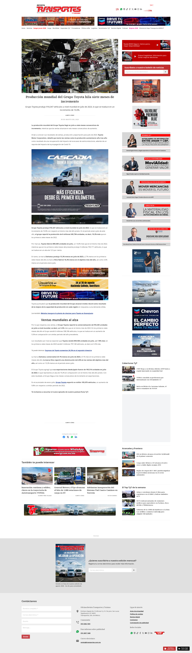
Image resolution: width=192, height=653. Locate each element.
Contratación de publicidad (139, 623)
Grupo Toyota (61, 382)
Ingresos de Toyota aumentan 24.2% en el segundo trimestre (68, 350)
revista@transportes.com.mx (91, 642)
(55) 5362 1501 (85, 624)
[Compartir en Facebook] (64, 437)
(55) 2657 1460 (85, 633)
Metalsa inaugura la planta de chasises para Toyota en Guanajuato (67, 313)
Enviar (25, 637)
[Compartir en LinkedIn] (76, 437)
